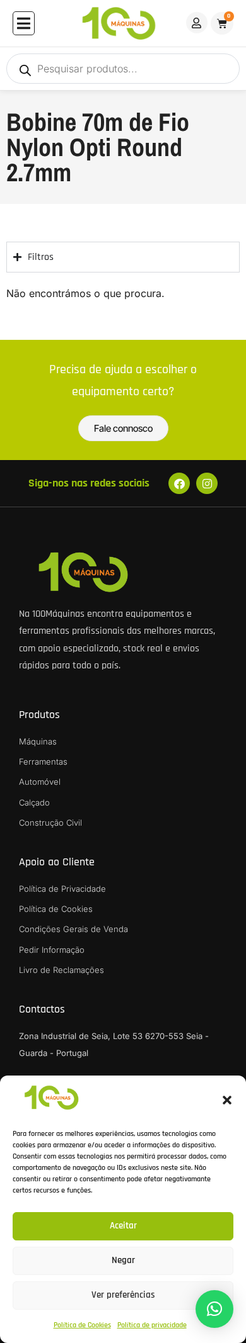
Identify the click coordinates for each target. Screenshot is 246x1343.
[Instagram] (207, 483)
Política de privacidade (152, 1325)
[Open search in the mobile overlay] (123, 68)
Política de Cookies (82, 1325)
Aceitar (123, 1226)
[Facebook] (179, 483)
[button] (227, 1100)
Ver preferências (123, 1295)
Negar (123, 1260)
